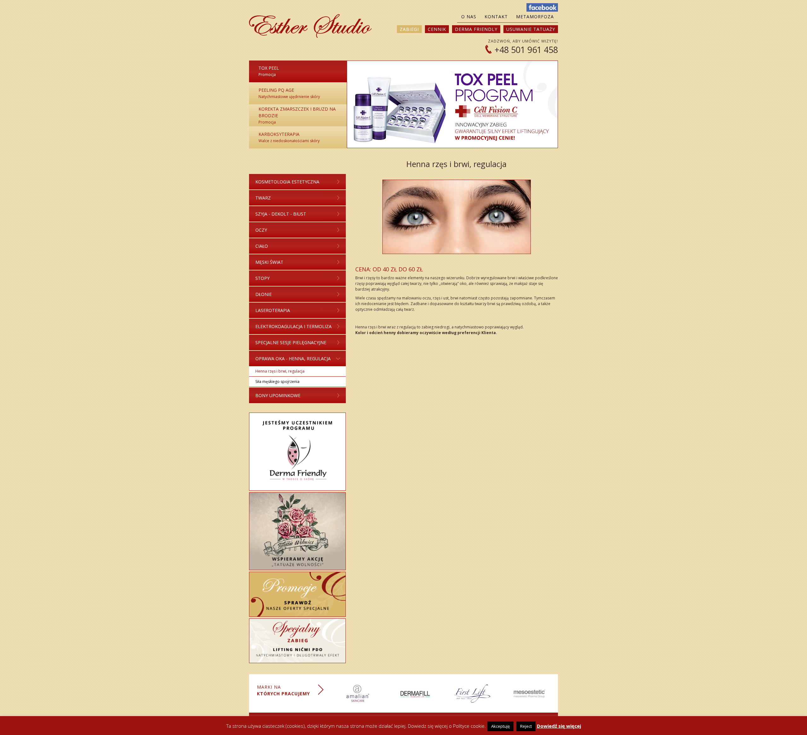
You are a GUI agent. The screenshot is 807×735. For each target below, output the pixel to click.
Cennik (437, 29)
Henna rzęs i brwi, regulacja (280, 371)
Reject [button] (526, 726)
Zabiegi (409, 29)
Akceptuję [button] (500, 726)
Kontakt (496, 17)
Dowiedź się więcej (559, 726)
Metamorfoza (535, 17)
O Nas (468, 17)
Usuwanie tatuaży (530, 29)
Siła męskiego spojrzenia (277, 381)
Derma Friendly (476, 29)
